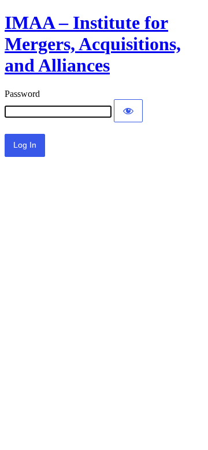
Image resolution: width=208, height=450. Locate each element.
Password (22, 94)
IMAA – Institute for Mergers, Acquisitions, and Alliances (93, 44)
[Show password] (128, 110)
